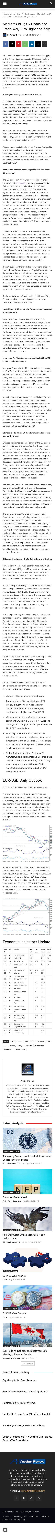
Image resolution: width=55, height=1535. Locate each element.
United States (20, 1049)
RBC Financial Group (11, 1358)
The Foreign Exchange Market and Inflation (24, 1425)
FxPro (5, 1279)
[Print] (44, 44)
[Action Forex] (27, 4)
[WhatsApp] (25, 44)
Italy (20, 1046)
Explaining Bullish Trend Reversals (20, 1380)
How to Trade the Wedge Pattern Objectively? (25, 1391)
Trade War (8, 1049)
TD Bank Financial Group (13, 1163)
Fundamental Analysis (12, 1151)
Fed (48, 1042)
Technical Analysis (10, 1271)
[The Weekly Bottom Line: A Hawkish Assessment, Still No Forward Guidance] (27, 1140)
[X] (12, 44)
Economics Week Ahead (15, 1197)
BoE (12, 1042)
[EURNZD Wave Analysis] (27, 1260)
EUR (32, 1042)
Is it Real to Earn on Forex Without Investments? (26, 1414)
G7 (5, 1046)
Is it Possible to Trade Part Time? (19, 1403)
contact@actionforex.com (33, 1490)
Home (5, 14)
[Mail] (24, 1498)
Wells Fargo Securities (12, 1201)
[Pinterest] (18, 44)
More (45, 787)
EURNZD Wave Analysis (15, 1276)
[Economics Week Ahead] (27, 1181)
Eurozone (40, 1042)
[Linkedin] (31, 44)
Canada (20, 1042)
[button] (5, 1530)
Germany (12, 1046)
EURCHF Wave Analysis (14, 1313)
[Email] (38, 44)
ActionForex (15, 35)
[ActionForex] (5, 35)
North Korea (39, 1046)
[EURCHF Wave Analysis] (27, 1297)
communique (21, 183)
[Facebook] (5, 44)
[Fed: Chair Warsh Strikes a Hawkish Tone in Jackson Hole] (27, 1219)
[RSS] (31, 1498)
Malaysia (28, 1046)
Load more (26, 1363)
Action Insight (15, 14)
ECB (26, 1042)
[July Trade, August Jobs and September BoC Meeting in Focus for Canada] (27, 1335)
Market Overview (29, 14)
